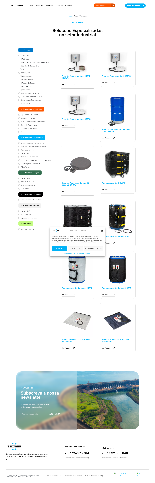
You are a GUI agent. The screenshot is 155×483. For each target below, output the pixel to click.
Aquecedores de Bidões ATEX (115, 236)
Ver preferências (93, 249)
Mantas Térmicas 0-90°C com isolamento (115, 341)
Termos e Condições (53, 476)
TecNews (59, 6)
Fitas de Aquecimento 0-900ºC (116, 76)
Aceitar (59, 249)
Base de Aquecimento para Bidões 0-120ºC (116, 130)
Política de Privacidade (83, 253)
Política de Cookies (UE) (94, 476)
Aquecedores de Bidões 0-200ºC (77, 288)
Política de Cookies (69, 253)
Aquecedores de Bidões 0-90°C (116, 288)
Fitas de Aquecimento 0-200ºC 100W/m (76, 77)
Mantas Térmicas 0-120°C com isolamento (76, 341)
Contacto (68, 6)
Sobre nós (39, 6)
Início (31, 6)
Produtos (49, 6)
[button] (102, 231)
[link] (117, 111)
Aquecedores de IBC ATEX (114, 183)
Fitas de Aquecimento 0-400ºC (76, 119)
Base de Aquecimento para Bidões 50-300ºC (76, 184)
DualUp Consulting (25, 476)
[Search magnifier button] (113, 5)
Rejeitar (76, 249)
